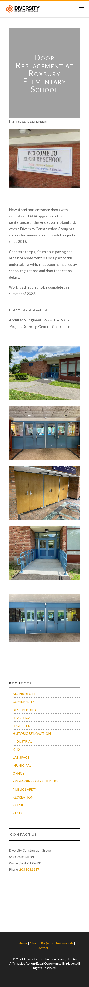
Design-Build (24, 710)
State (18, 813)
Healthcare (23, 718)
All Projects (18, 121)
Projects (47, 943)
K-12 (30, 121)
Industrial (22, 741)
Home (22, 943)
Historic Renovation (32, 733)
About (34, 943)
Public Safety (25, 789)
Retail (18, 805)
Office (18, 773)
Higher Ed (21, 725)
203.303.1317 (29, 869)
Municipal (40, 121)
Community (24, 701)
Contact (42, 948)
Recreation (23, 797)
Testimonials (64, 943)
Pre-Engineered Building (35, 781)
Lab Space (21, 757)
